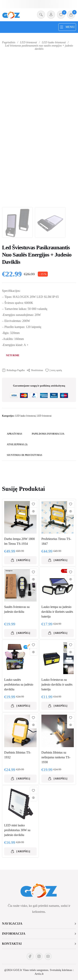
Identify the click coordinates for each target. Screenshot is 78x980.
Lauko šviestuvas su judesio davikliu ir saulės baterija (56, 684)
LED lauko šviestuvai (54, 42)
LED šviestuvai (28, 42)
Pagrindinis (8, 42)
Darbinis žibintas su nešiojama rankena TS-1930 (55, 757)
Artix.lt (39, 973)
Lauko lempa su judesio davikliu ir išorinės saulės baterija (57, 611)
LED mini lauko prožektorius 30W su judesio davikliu (17, 830)
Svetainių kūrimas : (62, 970)
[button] (39, 924)
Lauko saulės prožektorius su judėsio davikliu (18, 684)
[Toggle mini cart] (71, 14)
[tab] (14, 434)
